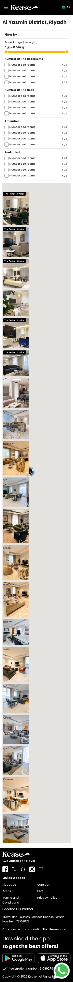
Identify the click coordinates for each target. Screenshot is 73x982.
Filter (25, 846)
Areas (6, 891)
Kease (32, 976)
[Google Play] (18, 958)
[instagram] (32, 869)
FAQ (40, 891)
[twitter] (14, 869)
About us (9, 884)
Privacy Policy (47, 897)
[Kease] (24, 7)
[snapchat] (23, 869)
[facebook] (5, 869)
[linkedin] (41, 869)
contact (43, 884)
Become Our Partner (17, 909)
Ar (68, 7)
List (9, 846)
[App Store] (54, 958)
